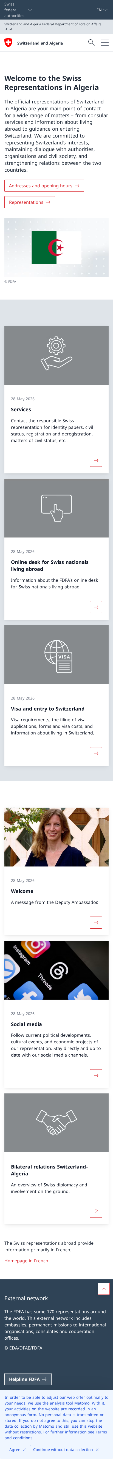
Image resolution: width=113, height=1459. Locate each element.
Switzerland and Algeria (40, 43)
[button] (104, 1289)
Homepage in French (26, 1261)
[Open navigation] (105, 42)
